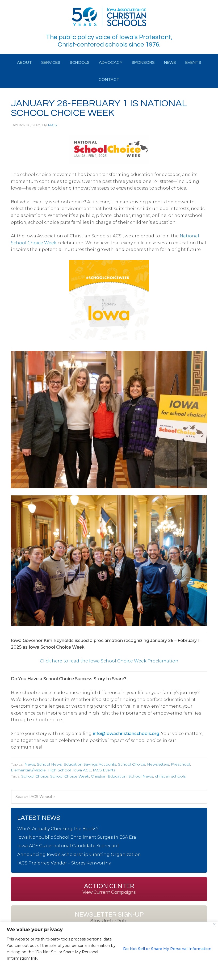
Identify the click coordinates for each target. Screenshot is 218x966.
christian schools (170, 776)
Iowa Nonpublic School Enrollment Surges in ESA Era (76, 837)
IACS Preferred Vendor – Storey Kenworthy (64, 863)
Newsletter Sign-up (109, 917)
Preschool (180, 764)
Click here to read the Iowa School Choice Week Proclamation (109, 660)
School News (49, 764)
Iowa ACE (82, 770)
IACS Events (104, 770)
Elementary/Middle (28, 770)
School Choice (131, 764)
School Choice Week (69, 776)
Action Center (109, 889)
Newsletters (158, 764)
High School (59, 770)
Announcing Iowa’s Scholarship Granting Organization (79, 854)
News (29, 764)
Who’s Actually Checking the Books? (58, 828)
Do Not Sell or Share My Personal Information (167, 948)
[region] (109, 944)
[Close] (214, 924)
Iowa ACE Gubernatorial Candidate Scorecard (68, 845)
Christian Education (109, 776)
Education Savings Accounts (90, 764)
